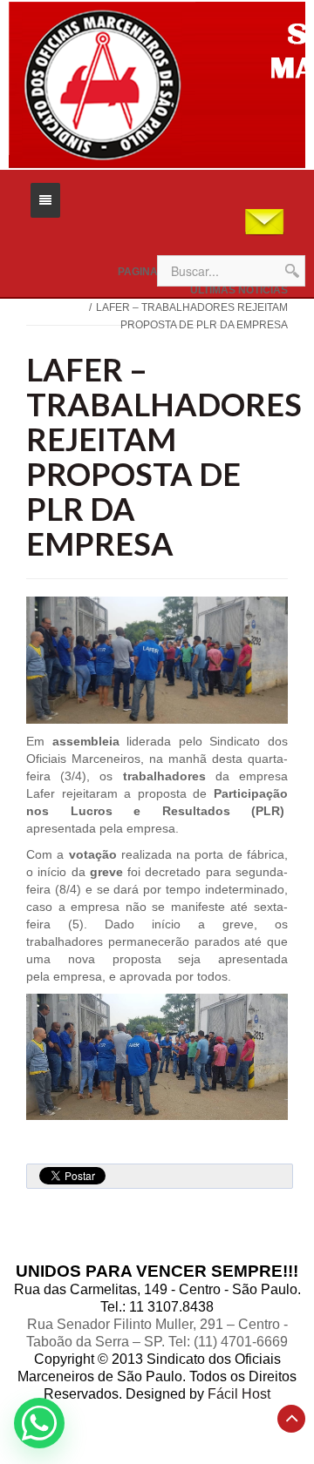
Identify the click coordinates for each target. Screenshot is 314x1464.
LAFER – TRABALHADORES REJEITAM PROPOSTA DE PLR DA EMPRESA (164, 456)
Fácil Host (239, 1393)
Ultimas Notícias (239, 290)
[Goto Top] (291, 1419)
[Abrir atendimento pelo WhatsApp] (39, 1423)
